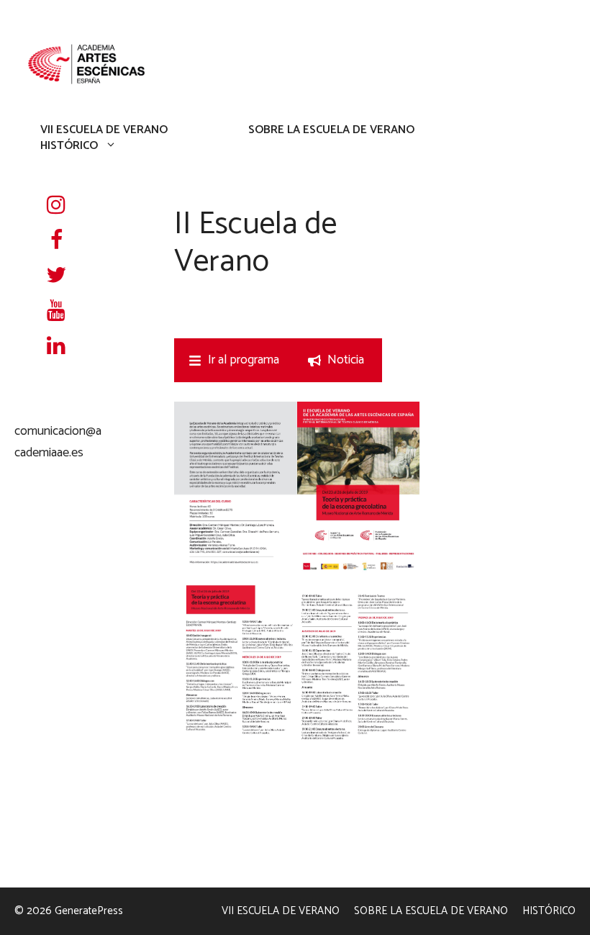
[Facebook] (56, 241)
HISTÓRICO (549, 911)
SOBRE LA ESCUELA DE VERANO (331, 130)
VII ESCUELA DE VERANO (104, 130)
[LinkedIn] (56, 347)
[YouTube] (56, 312)
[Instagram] (56, 206)
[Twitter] (56, 277)
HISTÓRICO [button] (69, 145)
